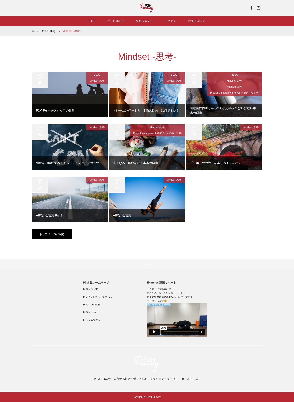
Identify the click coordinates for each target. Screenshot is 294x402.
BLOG (97, 74)
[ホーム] (33, 27)
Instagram (258, 7)
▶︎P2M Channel (91, 320)
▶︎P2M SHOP (90, 289)
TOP (92, 21)
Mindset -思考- (97, 80)
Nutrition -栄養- (235, 86)
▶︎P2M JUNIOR (91, 304)
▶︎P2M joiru (89, 312)
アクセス (170, 21)
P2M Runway (154, 397)
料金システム (144, 21)
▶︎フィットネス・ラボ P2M (98, 296)
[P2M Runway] (147, 371)
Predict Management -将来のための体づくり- (234, 92)
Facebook (251, 7)
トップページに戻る (52, 234)
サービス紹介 (115, 21)
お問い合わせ (196, 21)
